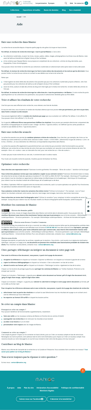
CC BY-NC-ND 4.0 (51, 227)
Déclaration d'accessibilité (47, 388)
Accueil (19, 17)
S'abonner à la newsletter (61, 399)
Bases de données (51, 10)
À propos (51, 3)
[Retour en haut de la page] (82, 370)
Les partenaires (41, 3)
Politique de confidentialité (72, 388)
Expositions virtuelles (31, 10)
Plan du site (29, 388)
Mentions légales (47, 390)
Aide (71, 3)
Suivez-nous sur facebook (30, 399)
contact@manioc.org (73, 234)
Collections (14, 10)
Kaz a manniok (75, 10)
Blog (64, 10)
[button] (88, 202)
